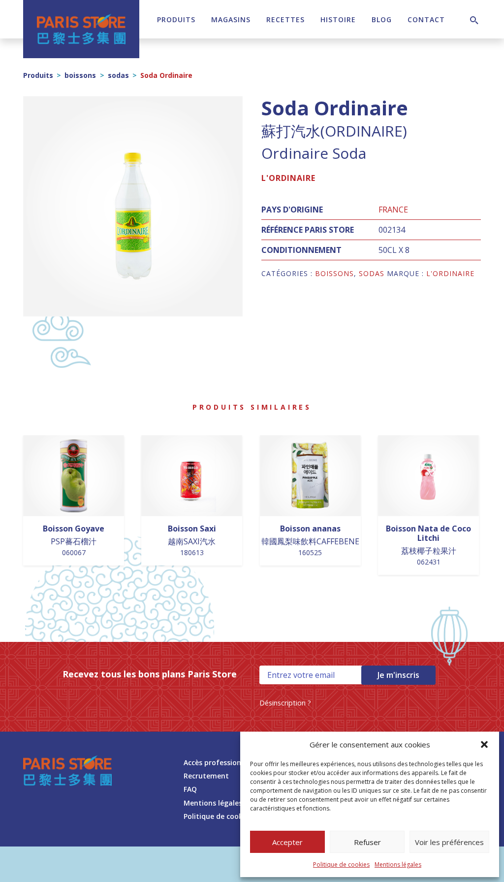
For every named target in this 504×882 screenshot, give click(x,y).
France (393, 209)
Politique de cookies (341, 864)
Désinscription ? (285, 702)
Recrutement (206, 775)
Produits (176, 19)
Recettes (285, 19)
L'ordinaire (288, 178)
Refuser (367, 842)
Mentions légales (398, 864)
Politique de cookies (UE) (225, 816)
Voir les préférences (449, 842)
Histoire (338, 19)
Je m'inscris (398, 675)
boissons (80, 75)
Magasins (231, 19)
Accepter (287, 842)
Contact (426, 19)
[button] (484, 744)
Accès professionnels (219, 762)
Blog (382, 19)
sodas (118, 75)
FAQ (190, 789)
